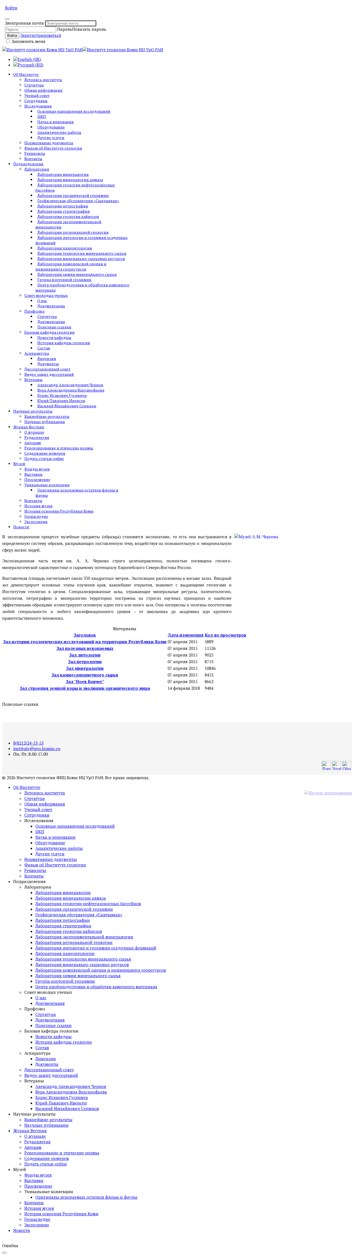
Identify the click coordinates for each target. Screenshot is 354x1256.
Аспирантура (36, 353)
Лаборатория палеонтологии (64, 248)
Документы (48, 363)
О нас (42, 300)
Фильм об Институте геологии (53, 148)
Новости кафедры (54, 337)
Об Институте (26, 74)
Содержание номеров (44, 453)
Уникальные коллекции (47, 484)
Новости (21, 526)
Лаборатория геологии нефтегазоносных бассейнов (75, 187)
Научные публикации (44, 421)
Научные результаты (33, 411)
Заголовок (85, 635)
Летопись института (43, 79)
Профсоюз (34, 311)
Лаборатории (36, 169)
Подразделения (28, 163)
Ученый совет (37, 95)
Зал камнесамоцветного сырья (84, 675)
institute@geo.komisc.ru (36, 748)
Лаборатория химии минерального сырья (77, 274)
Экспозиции (36, 521)
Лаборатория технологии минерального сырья (81, 253)
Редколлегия (36, 437)
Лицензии (46, 358)
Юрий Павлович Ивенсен (61, 400)
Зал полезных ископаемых (84, 648)
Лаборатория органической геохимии (73, 195)
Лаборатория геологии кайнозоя (68, 216)
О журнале (34, 432)
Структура (34, 84)
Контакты (33, 158)
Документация (51, 305)
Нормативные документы (48, 142)
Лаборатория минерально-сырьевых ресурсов (81, 258)
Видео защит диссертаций (49, 374)
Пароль (64, 29)
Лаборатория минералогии (63, 174)
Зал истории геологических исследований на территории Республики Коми (84, 641)
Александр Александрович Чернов (70, 384)
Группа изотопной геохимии (64, 279)
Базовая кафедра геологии (49, 332)
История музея (38, 505)
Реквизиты (34, 153)
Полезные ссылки (54, 327)
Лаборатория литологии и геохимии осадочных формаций (81, 240)
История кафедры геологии (63, 342)
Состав (43, 348)
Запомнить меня (28, 41)
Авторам (32, 442)
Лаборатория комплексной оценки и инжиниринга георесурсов (70, 266)
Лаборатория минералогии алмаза (70, 179)
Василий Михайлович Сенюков (66, 405)
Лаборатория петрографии (62, 206)
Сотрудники (36, 100)
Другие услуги (50, 137)
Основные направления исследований (73, 111)
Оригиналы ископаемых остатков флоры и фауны (76, 492)
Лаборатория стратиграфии (63, 211)
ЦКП (41, 116)
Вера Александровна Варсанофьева (70, 390)
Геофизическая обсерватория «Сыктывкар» (78, 200)
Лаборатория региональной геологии (73, 232)
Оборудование (51, 127)
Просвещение (37, 479)
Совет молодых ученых (46, 295)
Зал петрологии (85, 661)
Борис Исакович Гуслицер (62, 395)
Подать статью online (44, 458)
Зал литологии (85, 655)
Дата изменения (186, 635)
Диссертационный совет (47, 369)
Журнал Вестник (28, 426)
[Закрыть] (7, 19)
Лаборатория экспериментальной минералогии (68, 224)
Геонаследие (36, 516)
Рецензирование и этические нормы (58, 448)
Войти (11, 8)
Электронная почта (24, 23)
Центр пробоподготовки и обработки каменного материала (82, 287)
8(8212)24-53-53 (28, 743)
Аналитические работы (59, 132)
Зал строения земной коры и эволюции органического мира (85, 688)
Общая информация (43, 90)
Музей (19, 463)
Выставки (33, 474)
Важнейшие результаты (46, 416)
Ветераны (33, 379)
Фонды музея (37, 469)
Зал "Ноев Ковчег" (85, 681)
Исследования (38, 106)
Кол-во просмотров (225, 635)
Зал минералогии (85, 668)
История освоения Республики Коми (58, 511)
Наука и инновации (55, 121)
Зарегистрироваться (40, 35)
